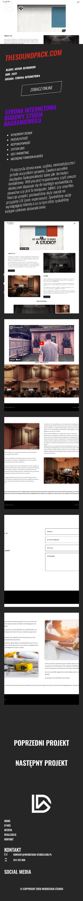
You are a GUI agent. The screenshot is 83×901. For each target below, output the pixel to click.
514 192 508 (19, 860)
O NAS (7, 825)
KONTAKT (9, 839)
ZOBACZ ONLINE (41, 89)
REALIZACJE (10, 834)
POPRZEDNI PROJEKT (41, 743)
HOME (7, 821)
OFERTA (8, 830)
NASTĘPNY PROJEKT (41, 763)
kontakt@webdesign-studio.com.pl (32, 854)
